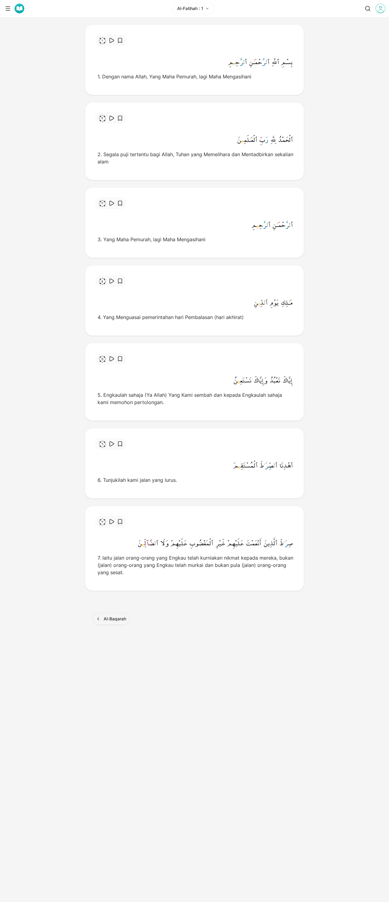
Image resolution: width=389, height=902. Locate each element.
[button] (287, 62)
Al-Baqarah (115, 618)
